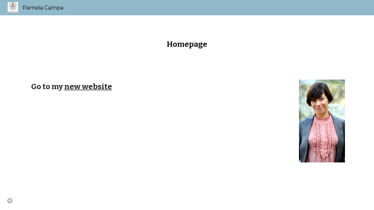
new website (88, 86)
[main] (187, 44)
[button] (10, 201)
